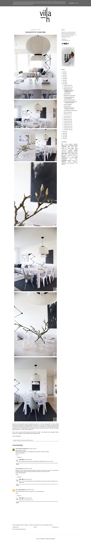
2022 (64, 75)
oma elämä (71, 153)
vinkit (75, 163)
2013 (64, 136)
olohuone (23, 440)
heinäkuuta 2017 (67, 119)
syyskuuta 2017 (67, 116)
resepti (73, 157)
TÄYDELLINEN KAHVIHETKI (69, 100)
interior (18, 440)
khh (66, 148)
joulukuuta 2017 (67, 85)
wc (76, 163)
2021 (64, 77)
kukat (76, 148)
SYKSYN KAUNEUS (68, 104)
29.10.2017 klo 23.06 (28, 459)
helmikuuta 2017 (67, 127)
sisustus (31, 440)
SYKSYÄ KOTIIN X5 (68, 112)
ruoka (76, 157)
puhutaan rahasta (70, 156)
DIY (62, 144)
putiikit (76, 156)
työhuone (63, 161)
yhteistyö (63, 164)
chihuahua (75, 144)
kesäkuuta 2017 (67, 121)
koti (20, 440)
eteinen (63, 145)
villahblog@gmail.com (65, 40)
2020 (64, 78)
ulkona (69, 161)
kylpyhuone (72, 149)
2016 (64, 131)
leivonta (70, 150)
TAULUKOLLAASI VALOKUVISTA (70, 110)
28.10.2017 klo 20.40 (32, 448)
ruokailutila (28, 440)
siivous (76, 158)
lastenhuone (63, 150)
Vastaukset (19, 457)
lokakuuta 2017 (67, 88)
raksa (67, 157)
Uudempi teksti (16, 527)
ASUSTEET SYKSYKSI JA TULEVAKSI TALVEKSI (69, 108)
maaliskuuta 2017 (67, 126)
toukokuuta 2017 (67, 122)
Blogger (53, 538)
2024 (64, 72)
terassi (69, 160)
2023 (64, 73)
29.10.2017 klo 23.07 (28, 479)
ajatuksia (70, 144)
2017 (64, 83)
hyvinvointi (68, 145)
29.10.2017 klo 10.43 (28, 468)
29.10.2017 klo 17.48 (30, 489)
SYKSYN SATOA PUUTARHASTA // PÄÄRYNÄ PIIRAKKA (70, 102)
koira (69, 148)
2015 (64, 133)
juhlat (72, 146)
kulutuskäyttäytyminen (64, 149)
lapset (76, 149)
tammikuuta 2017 (67, 129)
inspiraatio (63, 146)
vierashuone (63, 163)
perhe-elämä (70, 155)
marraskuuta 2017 (67, 87)
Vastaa (17, 454)
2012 (64, 138)
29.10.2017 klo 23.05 (28, 498)
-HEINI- (20, 459)
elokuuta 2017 (67, 117)
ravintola (70, 157)
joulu (69, 146)
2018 (64, 82)
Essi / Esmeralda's (19, 468)
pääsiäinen (63, 157)
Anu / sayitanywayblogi (20, 489)
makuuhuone (70, 152)
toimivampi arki (74, 160)
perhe (65, 155)
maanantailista (64, 152)
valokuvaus (75, 161)
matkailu (75, 152)
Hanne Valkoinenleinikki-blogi (22, 448)
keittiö (62, 148)
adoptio (66, 144)
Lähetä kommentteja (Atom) (20, 529)
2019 (64, 80)
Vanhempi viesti (55, 527)
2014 (64, 135)
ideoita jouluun (73, 145)
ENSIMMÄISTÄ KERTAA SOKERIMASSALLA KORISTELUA (68, 91)
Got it (77, 3)
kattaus (76, 146)
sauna (71, 158)
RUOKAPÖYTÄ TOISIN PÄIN (69, 95)
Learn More (71, 3)
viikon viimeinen (70, 163)
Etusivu (35, 527)
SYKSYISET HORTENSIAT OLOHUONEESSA (69, 98)
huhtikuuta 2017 (67, 124)
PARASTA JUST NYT (68, 113)
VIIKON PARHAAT (67, 93)
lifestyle (75, 150)
